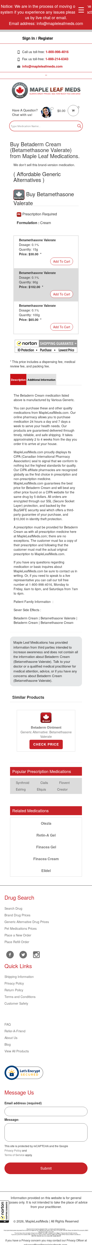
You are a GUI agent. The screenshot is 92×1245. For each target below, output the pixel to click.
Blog (7, 1044)
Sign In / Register (37, 38)
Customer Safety (16, 1003)
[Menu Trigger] (81, 9)
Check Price (46, 744)
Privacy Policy (14, 983)
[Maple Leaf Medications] (46, 90)
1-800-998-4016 (57, 51)
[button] (4, 1211)
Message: (11, 1119)
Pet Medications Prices (20, 928)
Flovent (64, 782)
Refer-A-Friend (14, 1031)
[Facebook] (9, 954)
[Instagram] (36, 954)
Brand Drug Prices (17, 915)
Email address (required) (23, 1103)
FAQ (7, 1024)
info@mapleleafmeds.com (42, 66)
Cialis (44, 782)
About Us (10, 1037)
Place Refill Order (16, 942)
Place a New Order (17, 935)
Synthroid (22, 782)
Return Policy (13, 990)
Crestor (62, 789)
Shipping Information (19, 976)
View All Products (16, 1051)
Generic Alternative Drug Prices (26, 921)
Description (18, 380)
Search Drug (13, 908)
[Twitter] (23, 954)
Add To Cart (61, 261)
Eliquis (41, 789)
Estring (21, 789)
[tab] (18, 379)
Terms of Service (14, 1155)
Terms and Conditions (20, 996)
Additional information (41, 380)
